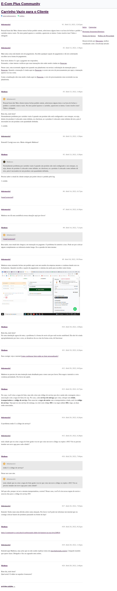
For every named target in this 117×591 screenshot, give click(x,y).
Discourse (99, 41)
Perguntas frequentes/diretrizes (93, 32)
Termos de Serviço (89, 36)
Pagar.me (63, 63)
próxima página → (8, 586)
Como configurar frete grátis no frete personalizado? (39, 356)
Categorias (92, 27)
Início (84, 27)
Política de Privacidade (106, 36)
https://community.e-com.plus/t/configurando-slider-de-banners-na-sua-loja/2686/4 (30, 533)
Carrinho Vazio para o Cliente (25, 12)
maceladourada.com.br (59, 551)
